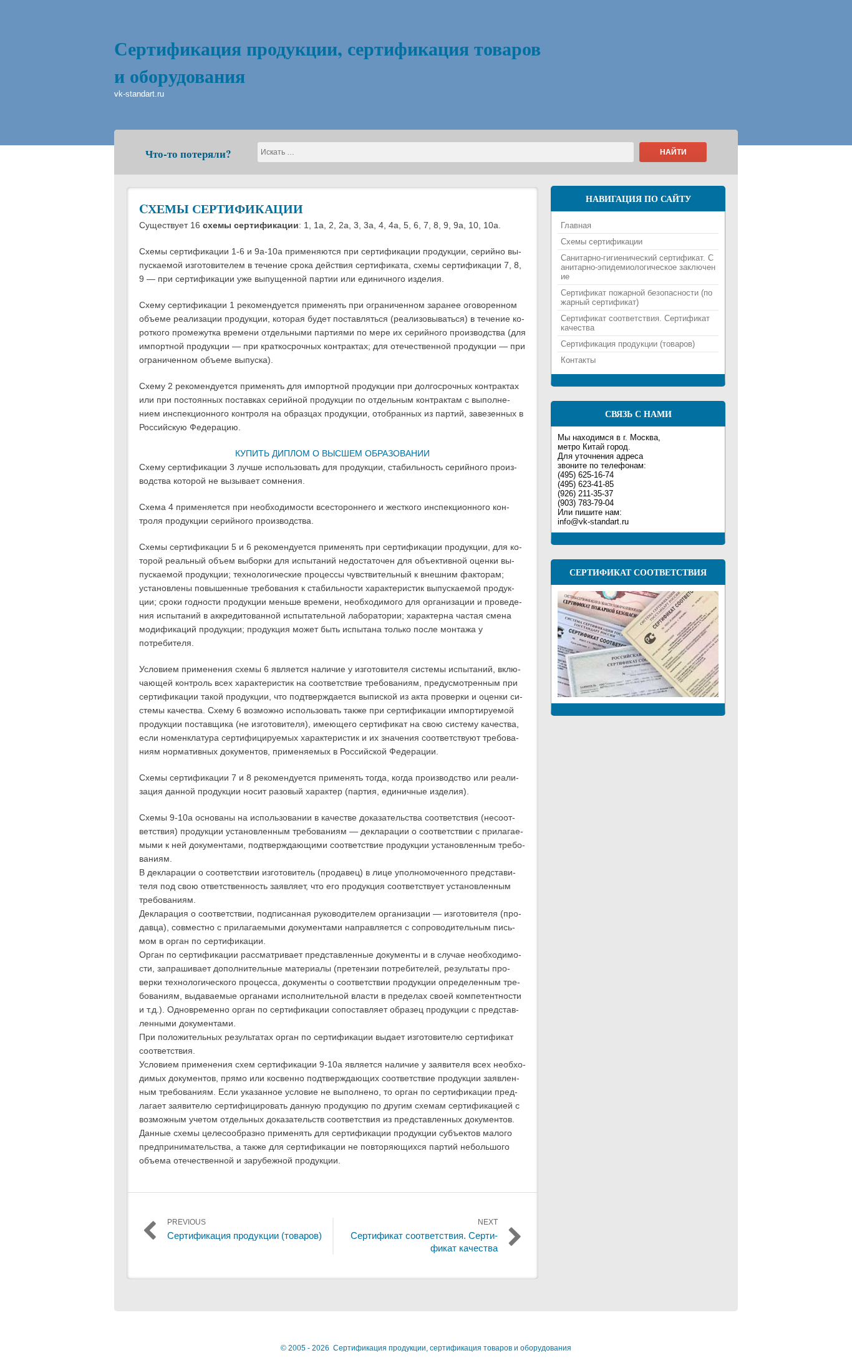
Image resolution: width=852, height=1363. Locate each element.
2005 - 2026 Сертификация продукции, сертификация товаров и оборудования (426, 1348)
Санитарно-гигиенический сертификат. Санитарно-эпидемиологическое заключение (638, 267)
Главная (576, 225)
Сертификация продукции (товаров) (628, 344)
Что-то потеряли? (188, 153)
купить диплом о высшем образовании (332, 453)
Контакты (578, 360)
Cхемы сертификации (221, 209)
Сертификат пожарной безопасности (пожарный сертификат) (636, 297)
